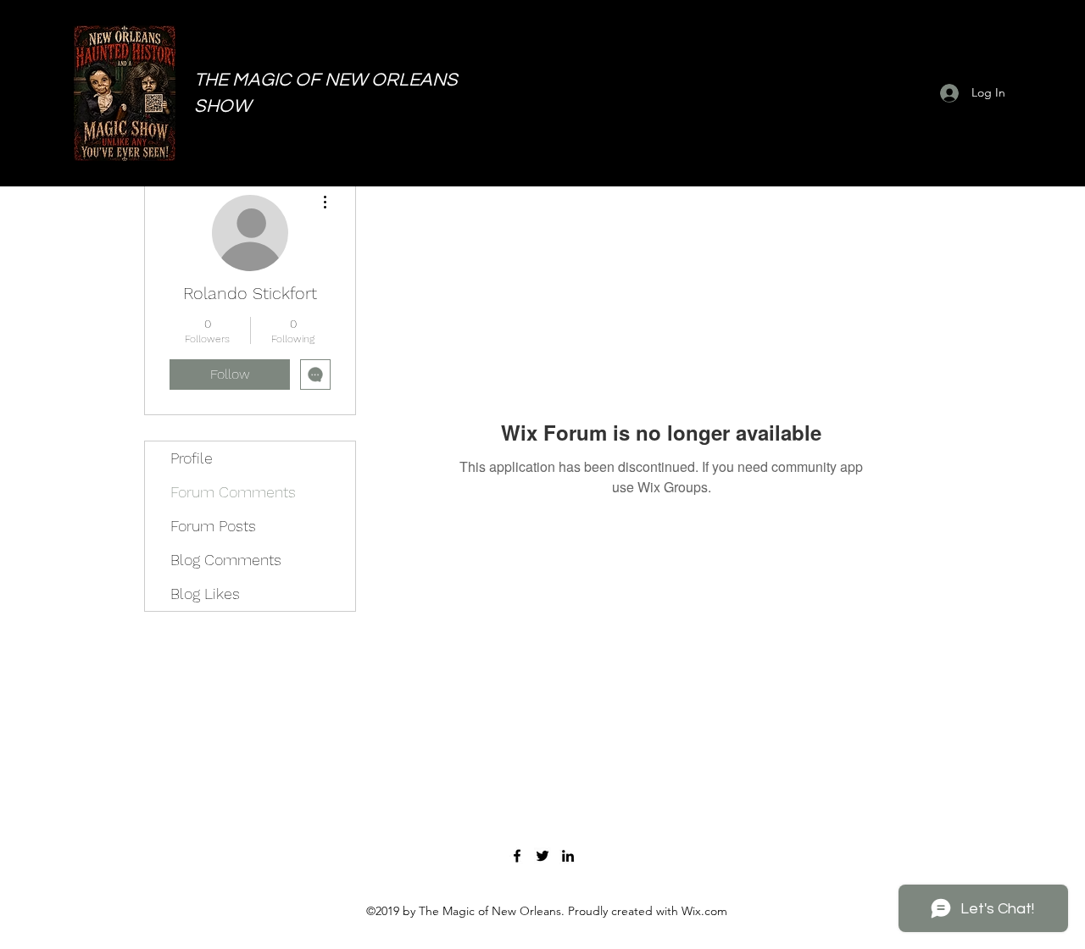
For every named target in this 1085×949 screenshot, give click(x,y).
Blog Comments (225, 560)
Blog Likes (205, 593)
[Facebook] (517, 855)
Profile (191, 458)
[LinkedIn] (567, 855)
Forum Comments (233, 492)
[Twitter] (542, 855)
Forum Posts (213, 526)
